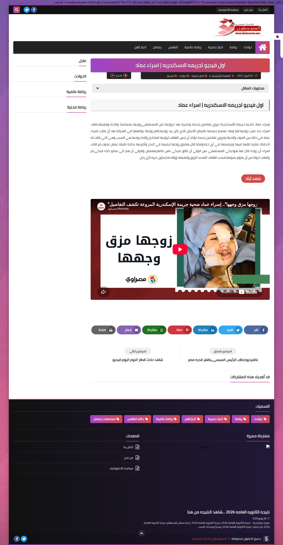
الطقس (173, 47)
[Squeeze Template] (266, 538)
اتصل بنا (263, 9)
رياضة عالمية (193, 47)
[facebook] (34, 10)
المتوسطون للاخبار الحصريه (209, 538)
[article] (137, 355)
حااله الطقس (135, 419)
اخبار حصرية (215, 47)
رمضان (157, 47)
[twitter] (27, 10)
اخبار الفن (140, 47)
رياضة (233, 47)
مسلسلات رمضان (104, 419)
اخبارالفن (190, 419)
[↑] (141, 533)
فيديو (170, 75)
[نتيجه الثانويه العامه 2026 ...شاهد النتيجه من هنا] (207, 476)
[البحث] (16, 9)
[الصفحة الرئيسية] (262, 47)
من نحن (248, 9)
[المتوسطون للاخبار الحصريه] (238, 28)
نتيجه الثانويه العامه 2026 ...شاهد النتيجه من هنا (228, 512)
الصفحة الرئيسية (221, 75)
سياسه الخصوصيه (228, 9)
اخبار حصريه (197, 75)
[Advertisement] (65, 25)
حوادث (248, 47)
